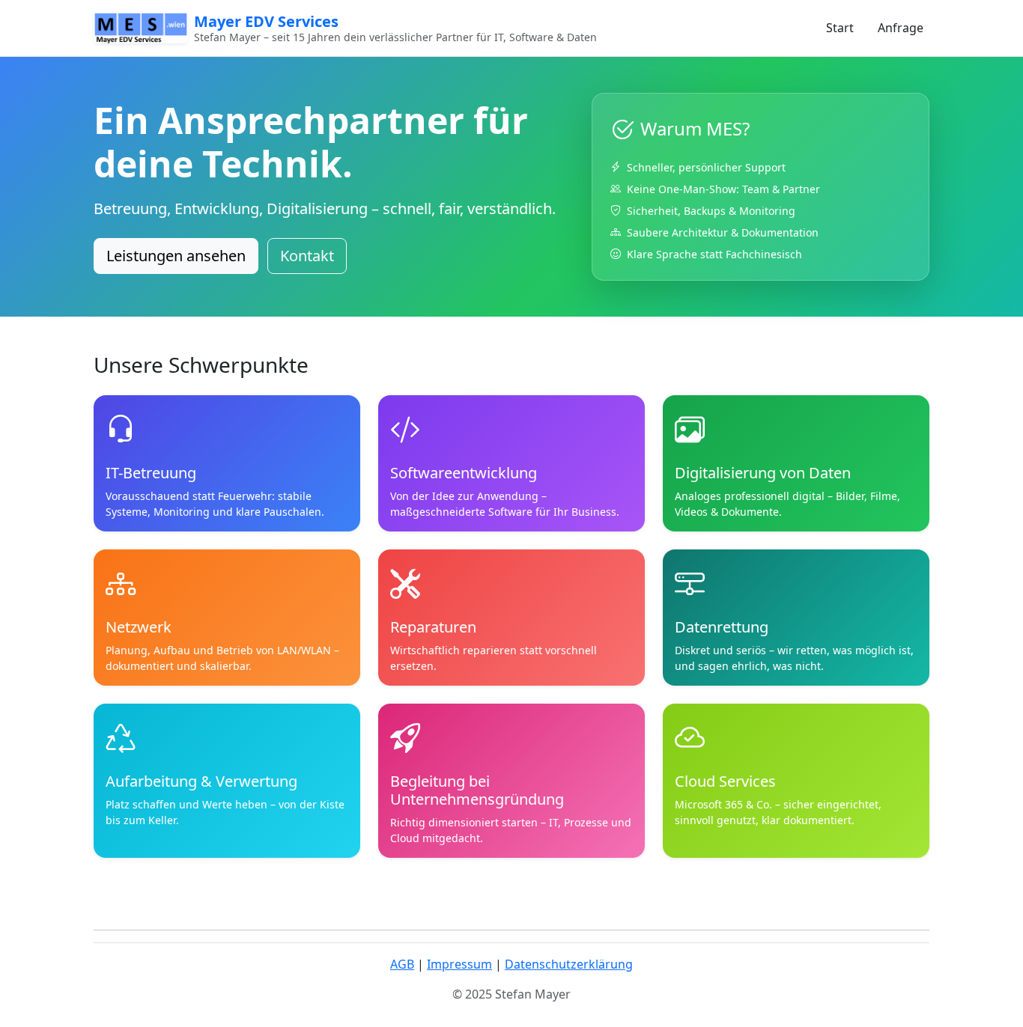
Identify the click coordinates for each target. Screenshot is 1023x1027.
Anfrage (900, 27)
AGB (402, 964)
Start (840, 27)
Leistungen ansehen (176, 256)
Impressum (459, 964)
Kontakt (307, 256)
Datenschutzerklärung (569, 964)
